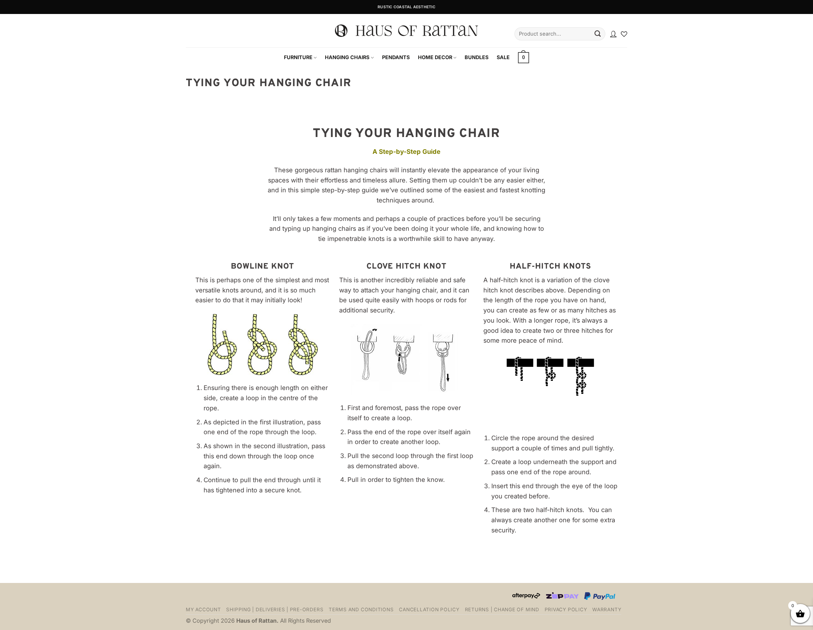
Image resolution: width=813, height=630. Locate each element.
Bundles (476, 57)
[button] (523, 57)
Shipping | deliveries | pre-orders (274, 609)
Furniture (298, 57)
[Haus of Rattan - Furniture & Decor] (406, 30)
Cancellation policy (429, 609)
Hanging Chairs (347, 57)
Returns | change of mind (502, 609)
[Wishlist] (624, 34)
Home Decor (435, 57)
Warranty (606, 609)
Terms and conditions (361, 609)
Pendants (396, 57)
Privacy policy (566, 609)
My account (203, 609)
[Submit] (597, 33)
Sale (503, 57)
